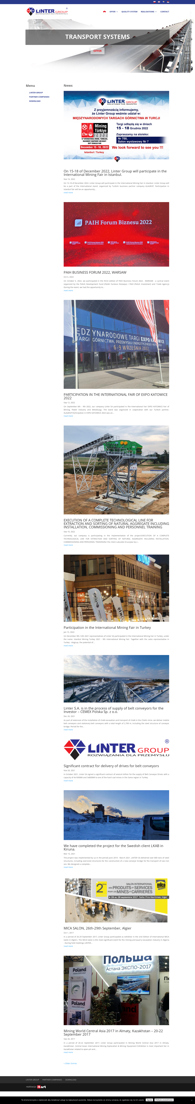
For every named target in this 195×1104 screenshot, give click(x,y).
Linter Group (36, 92)
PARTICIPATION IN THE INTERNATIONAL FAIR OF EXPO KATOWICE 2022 (116, 396)
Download (34, 101)
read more (68, 192)
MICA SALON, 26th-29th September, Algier (97, 928)
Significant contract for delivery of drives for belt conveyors (111, 765)
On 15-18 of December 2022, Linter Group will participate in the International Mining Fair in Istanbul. (115, 173)
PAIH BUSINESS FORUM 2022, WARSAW (95, 272)
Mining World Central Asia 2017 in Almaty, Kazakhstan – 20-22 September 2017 (113, 1032)
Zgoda (149, 1100)
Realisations (147, 12)
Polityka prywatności (164, 1100)
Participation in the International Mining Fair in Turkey (107, 627)
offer (97, 51)
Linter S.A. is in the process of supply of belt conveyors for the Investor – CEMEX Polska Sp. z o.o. (114, 710)
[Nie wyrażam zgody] (191, 1100)
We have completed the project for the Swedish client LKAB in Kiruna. (113, 847)
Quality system (129, 12)
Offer (112, 12)
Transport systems (97, 36)
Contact (164, 12)
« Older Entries (70, 1063)
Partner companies (39, 97)
